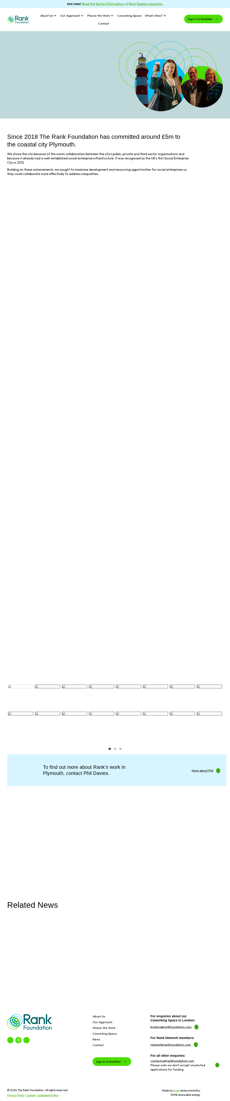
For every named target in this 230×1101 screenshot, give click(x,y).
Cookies (31, 1095)
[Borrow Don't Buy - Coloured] (47, 697)
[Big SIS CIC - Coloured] (20, 697)
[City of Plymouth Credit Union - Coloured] (74, 697)
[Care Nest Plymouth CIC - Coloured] (47, 724)
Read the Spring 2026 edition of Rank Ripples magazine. (122, 4)
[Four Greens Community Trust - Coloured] (182, 697)
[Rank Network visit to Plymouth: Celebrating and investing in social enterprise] (115, 939)
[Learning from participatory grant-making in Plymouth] (42, 939)
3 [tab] (120, 749)
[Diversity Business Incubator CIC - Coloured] (101, 724)
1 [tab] (109, 749)
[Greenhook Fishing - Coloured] (209, 697)
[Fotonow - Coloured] (155, 724)
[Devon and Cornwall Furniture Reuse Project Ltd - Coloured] (101, 697)
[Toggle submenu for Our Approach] (82, 16)
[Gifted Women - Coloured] (182, 724)
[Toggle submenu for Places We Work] (112, 16)
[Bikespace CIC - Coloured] (20, 724)
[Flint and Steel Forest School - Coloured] (155, 697)
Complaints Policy (48, 1095)
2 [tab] (115, 749)
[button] (203, 19)
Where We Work (18, 39)
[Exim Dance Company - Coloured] (128, 724)
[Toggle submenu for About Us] (55, 16)
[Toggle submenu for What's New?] (165, 16)
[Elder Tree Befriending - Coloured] (128, 697)
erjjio (176, 1090)
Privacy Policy (15, 1095)
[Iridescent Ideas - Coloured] (209, 724)
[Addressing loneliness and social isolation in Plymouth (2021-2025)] (188, 939)
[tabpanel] (20, 711)
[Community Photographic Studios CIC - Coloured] (74, 724)
